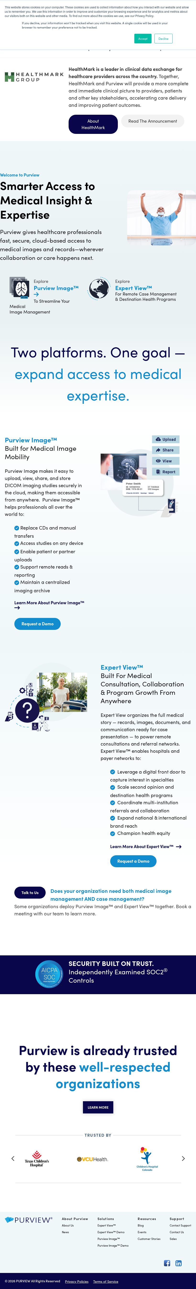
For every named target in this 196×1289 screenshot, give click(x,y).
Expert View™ (107, 1225)
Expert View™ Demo (111, 1232)
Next (183, 1158)
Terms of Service (105, 1281)
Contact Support (180, 1225)
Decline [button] (163, 38)
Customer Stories (149, 1239)
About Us (68, 1225)
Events (142, 1232)
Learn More (98, 1107)
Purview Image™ (109, 1239)
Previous (13, 1158)
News (65, 1232)
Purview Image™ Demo (113, 1245)
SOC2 (157, 971)
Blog (141, 1225)
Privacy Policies (76, 1281)
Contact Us (177, 1232)
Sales (173, 1239)
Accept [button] (142, 38)
